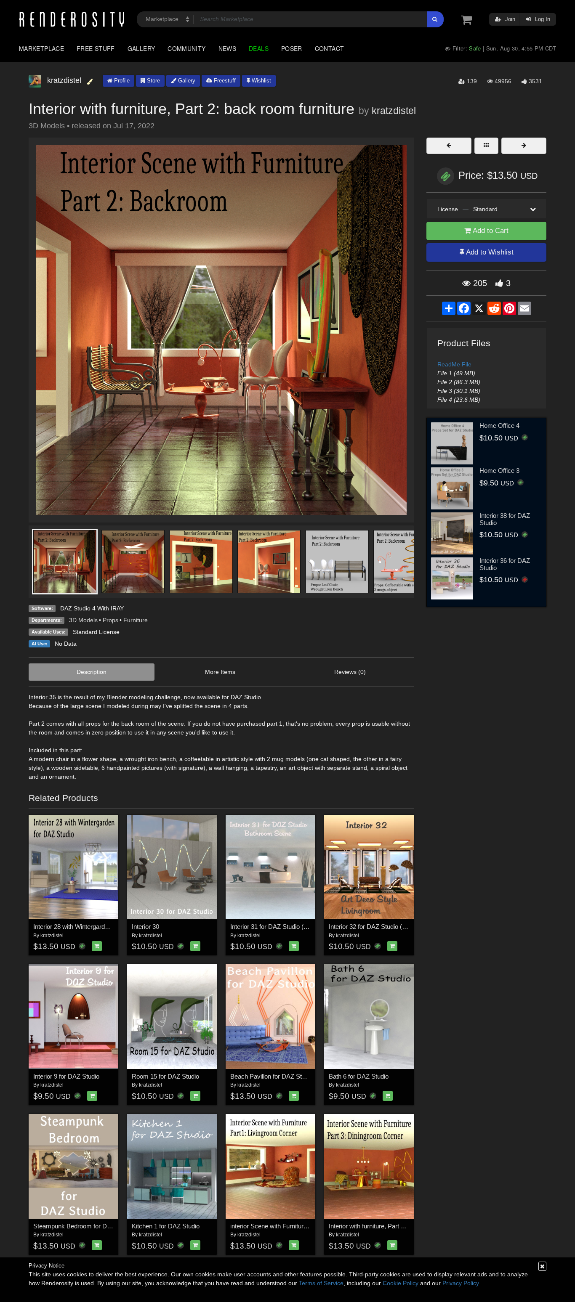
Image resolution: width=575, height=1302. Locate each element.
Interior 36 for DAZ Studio (504, 564)
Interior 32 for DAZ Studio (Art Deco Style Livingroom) (402, 926)
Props (110, 620)
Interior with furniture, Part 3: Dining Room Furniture (399, 1226)
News (227, 48)
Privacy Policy (460, 1283)
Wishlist (260, 80)
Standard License (96, 631)
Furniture (135, 620)
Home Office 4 (499, 425)
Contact (329, 48)
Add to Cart (489, 231)
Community (186, 48)
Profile (121, 80)
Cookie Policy (400, 1283)
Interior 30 (145, 926)
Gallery (141, 48)
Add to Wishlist (489, 252)
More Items (220, 671)
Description (91, 671)
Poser (291, 48)
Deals (259, 48)
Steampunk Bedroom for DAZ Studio (83, 1226)
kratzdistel (394, 110)
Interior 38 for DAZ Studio (504, 519)
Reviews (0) (350, 671)
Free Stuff (96, 48)
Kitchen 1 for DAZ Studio (166, 1226)
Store (152, 80)
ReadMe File (454, 364)
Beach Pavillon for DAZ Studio (271, 1076)
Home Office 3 (499, 470)
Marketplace (41, 48)
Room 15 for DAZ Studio (165, 1076)
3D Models (83, 620)
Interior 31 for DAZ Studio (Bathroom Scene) (291, 926)
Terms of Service (321, 1283)
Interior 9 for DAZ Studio (66, 1076)
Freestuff (224, 80)
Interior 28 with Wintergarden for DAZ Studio (93, 926)
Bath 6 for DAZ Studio (359, 1076)
